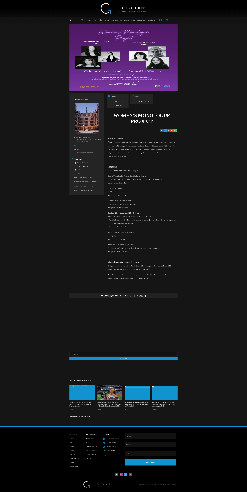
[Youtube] (130, 474)
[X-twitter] (126, 474)
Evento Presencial (82, 166)
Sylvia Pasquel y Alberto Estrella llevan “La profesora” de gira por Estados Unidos (80, 404)
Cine (95, 20)
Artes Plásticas (124, 20)
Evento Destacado (83, 163)
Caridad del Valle (85, 177)
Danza (107, 20)
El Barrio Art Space (81, 181)
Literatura (115, 20)
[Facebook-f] (116, 474)
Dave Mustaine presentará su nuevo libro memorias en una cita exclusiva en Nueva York (136, 404)
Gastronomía (141, 20)
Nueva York (87, 186)
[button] (162, 130)
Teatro (89, 20)
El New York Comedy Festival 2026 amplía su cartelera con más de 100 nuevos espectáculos (163, 404)
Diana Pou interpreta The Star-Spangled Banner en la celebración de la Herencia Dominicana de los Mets (109, 404)
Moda (133, 20)
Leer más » (71, 409)
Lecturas (79, 170)
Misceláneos (151, 20)
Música (101, 20)
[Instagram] (121, 474)
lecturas (95, 181)
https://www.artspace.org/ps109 (85, 152)
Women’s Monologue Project (85, 190)
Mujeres (77, 186)
